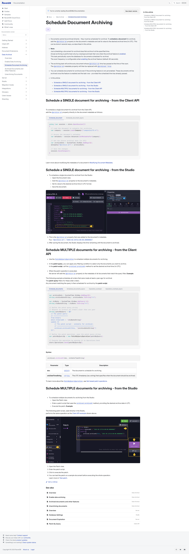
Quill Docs (14, 21)
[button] (14, 40)
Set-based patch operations (97, 381)
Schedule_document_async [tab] (75, 118)
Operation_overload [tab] (95, 289)
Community (8, 24)
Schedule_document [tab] (55, 118)
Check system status (29, 542)
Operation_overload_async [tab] (114, 289)
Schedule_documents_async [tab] (76, 289)
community (27, 538)
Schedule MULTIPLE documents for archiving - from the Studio (77, 91)
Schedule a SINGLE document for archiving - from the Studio (76, 86)
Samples (14, 15)
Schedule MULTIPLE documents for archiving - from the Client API (78, 88)
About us (26, 549)
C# (48, 29)
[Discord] (184, 549)
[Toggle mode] (169, 2)
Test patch (63, 478)
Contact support (22, 535)
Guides (14, 11)
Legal (32, 549)
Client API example (79, 413)
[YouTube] (180, 549)
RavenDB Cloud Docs (14, 18)
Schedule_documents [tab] (56, 289)
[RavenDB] (6, 3)
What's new (8, 27)
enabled (123, 54)
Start (6, 8)
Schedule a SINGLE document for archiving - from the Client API (77, 82)
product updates (21, 540)
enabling (84, 59)
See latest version (131, 11)
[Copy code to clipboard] (136, 124)
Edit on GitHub (52, 482)
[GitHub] (176, 549)
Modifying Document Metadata (101, 163)
